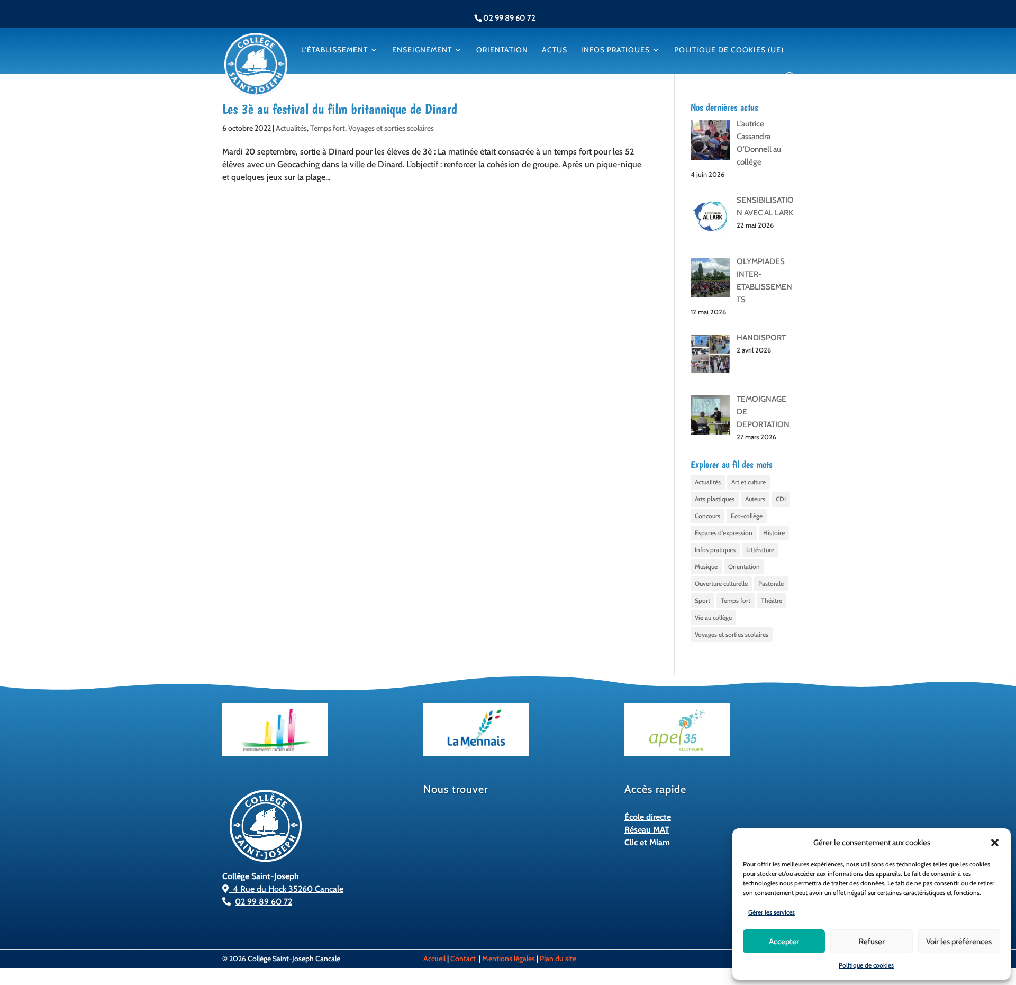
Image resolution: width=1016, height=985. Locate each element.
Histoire (774, 533)
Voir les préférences (959, 941)
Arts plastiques (714, 499)
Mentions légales (508, 958)
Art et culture (748, 482)
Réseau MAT (646, 830)
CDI (781, 499)
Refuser (872, 941)
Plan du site (558, 958)
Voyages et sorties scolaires (391, 128)
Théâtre (771, 600)
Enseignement (422, 50)
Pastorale (771, 584)
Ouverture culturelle (721, 584)
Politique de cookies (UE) (729, 50)
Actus (554, 50)
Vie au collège (713, 617)
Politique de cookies (866, 965)
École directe (647, 817)
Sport (702, 600)
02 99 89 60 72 (263, 902)
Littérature (760, 550)
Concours (707, 516)
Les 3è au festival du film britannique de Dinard (339, 109)
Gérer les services (771, 912)
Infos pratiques (615, 50)
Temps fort (327, 128)
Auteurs (755, 499)
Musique (706, 567)
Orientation (502, 50)
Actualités (291, 128)
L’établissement (334, 50)
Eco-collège (747, 516)
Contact (463, 958)
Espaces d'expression (723, 533)
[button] (995, 842)
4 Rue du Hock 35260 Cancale (286, 889)
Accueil (434, 958)
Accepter (784, 941)
